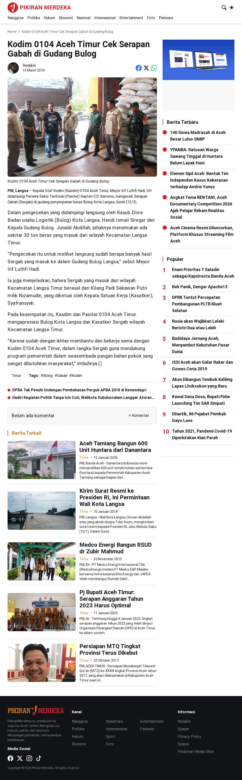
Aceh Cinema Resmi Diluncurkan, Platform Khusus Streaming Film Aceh (201, 234)
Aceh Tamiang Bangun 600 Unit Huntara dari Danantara (115, 446)
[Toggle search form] (224, 7)
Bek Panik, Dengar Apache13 (199, 286)
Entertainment (131, 18)
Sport (110, 736)
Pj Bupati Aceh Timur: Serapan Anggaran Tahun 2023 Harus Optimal (111, 599)
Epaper (183, 729)
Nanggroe (16, 18)
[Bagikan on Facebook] (139, 68)
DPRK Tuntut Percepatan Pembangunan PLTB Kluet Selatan (197, 304)
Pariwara (166, 18)
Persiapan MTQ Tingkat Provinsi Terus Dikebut (109, 649)
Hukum (49, 18)
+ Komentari (139, 415)
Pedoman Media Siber (196, 751)
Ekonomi (66, 18)
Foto (151, 18)
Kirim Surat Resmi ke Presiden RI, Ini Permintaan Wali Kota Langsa (114, 497)
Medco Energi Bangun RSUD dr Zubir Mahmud (115, 548)
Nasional (84, 18)
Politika (33, 18)
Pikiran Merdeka (45, 7)
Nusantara (114, 721)
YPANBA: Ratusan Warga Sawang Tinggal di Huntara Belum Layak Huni (196, 156)
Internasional (105, 18)
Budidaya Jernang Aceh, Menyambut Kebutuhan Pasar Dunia (200, 345)
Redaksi (184, 721)
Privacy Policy (189, 736)
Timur (84, 457)
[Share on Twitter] (146, 68)
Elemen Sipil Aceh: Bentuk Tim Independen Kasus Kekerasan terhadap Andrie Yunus (199, 180)
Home (12, 31)
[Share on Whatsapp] (154, 68)
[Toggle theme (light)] (231, 7)
